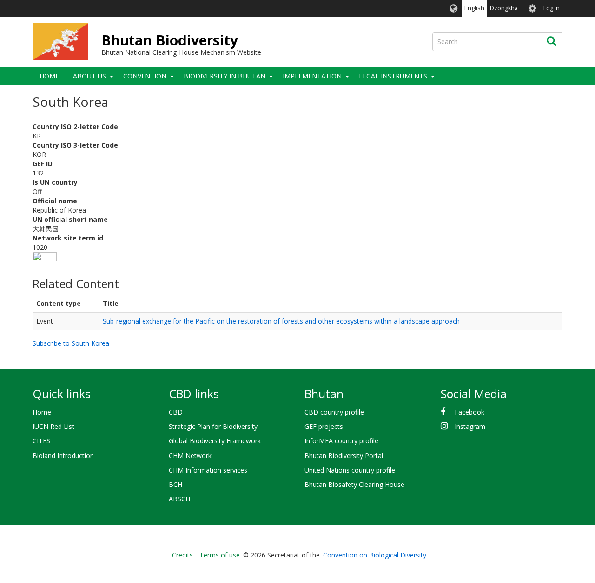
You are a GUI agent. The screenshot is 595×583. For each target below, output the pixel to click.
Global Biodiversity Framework (215, 440)
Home (49, 75)
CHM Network (190, 455)
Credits (182, 555)
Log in (551, 8)
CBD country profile (334, 412)
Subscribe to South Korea (71, 343)
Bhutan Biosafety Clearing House (354, 484)
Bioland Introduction (63, 455)
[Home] (60, 41)
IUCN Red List (53, 426)
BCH (175, 484)
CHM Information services (208, 470)
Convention (144, 75)
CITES (41, 440)
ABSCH (179, 498)
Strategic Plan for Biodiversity (213, 426)
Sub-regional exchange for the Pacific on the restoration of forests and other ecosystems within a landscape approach (281, 321)
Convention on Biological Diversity (374, 555)
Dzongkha (504, 8)
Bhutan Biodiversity (169, 40)
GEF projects (323, 426)
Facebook (469, 412)
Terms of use (219, 555)
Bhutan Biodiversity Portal (343, 455)
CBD (176, 412)
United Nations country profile (349, 470)
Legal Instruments (393, 75)
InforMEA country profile (341, 440)
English (474, 8)
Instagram (470, 426)
